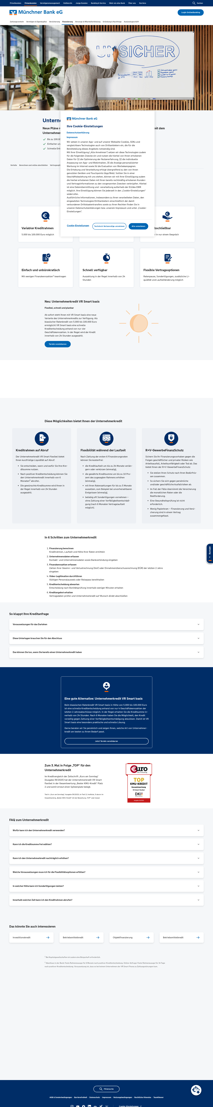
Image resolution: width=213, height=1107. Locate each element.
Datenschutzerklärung (78, 132)
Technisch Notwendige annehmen (109, 226)
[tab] (16, 22)
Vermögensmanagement (50, 3)
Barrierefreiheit (80, 1097)
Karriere (142, 3)
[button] (106, 624)
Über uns (132, 3)
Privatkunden (15, 3)
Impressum (106, 1097)
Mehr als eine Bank (117, 3)
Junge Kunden (82, 3)
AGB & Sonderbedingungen (61, 1097)
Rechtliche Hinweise (142, 1097)
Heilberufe (67, 3)
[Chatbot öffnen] (196, 1090)
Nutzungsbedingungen (122, 1097)
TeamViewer (158, 1097)
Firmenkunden (31, 3)
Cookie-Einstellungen (78, 225)
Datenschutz (94, 1097)
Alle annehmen (138, 226)
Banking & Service (98, 3)
